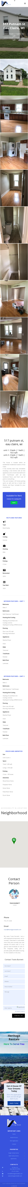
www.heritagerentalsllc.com (15, 1176)
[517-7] (14, 335)
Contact (14, 1144)
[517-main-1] (14, 77)
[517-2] (14, 151)
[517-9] (14, 409)
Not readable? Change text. (20, 1011)
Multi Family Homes (14, 1156)
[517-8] (14, 372)
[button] (14, 841)
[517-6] (14, 298)
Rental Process (14, 1137)
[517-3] (14, 188)
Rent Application (14, 1141)
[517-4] (14, 225)
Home (14, 1134)
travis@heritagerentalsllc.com (12, 929)
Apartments (14, 1158)
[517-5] (14, 262)
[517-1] (14, 114)
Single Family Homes (13, 1153)
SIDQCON (14, 1186)
